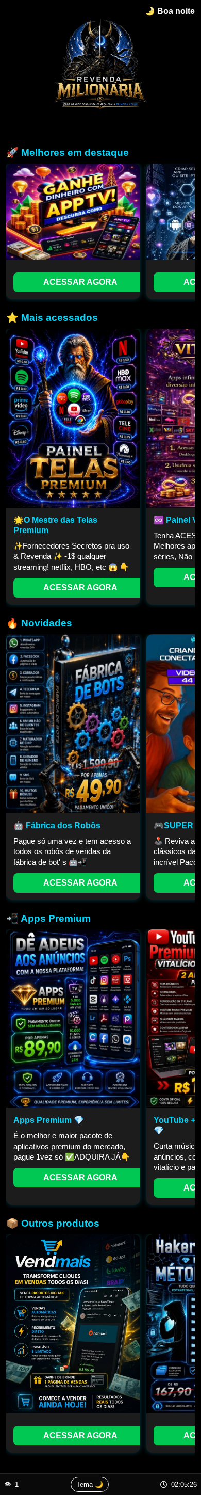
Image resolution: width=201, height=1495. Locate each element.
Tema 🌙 (89, 1484)
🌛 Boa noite (170, 11)
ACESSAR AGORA (80, 282)
